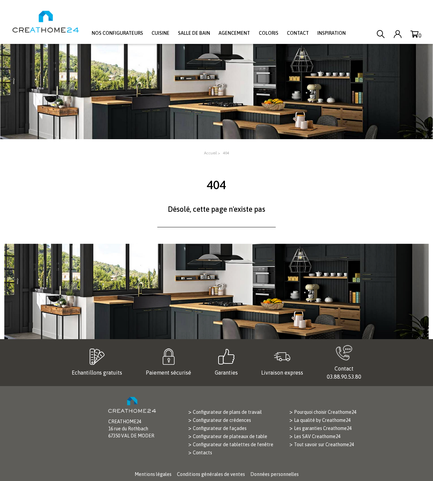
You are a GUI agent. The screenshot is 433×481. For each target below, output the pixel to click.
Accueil (210, 153)
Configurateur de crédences (222, 420)
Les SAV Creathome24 (317, 436)
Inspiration (331, 33)
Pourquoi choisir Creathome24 (325, 412)
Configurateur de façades (220, 428)
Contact (298, 33)
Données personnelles (274, 474)
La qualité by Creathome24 (322, 420)
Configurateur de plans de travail (227, 412)
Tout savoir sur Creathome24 (324, 444)
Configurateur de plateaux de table (230, 436)
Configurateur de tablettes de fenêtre (233, 444)
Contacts (202, 452)
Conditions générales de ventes (211, 474)
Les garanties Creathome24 (322, 428)
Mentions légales (153, 474)
